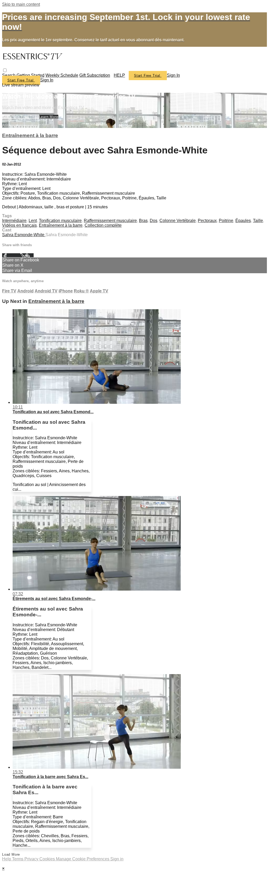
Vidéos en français (19, 225)
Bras (143, 220)
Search (9, 75)
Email (29, 255)
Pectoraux (207, 220)
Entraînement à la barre (30, 135)
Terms (18, 859)
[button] (5, 70)
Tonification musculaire (60, 220)
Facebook (11, 255)
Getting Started (30, 75)
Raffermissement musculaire (110, 220)
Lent (33, 220)
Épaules (243, 220)
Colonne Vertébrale (177, 220)
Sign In (46, 80)
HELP (119, 75)
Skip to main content (21, 4)
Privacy (31, 859)
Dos (153, 220)
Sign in (173, 75)
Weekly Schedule (61, 75)
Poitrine (226, 220)
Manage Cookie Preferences (83, 859)
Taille (258, 220)
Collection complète (103, 225)
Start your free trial (20, 117)
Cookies (47, 859)
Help (7, 859)
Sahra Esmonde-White (23, 235)
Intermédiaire (14, 220)
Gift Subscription (94, 75)
